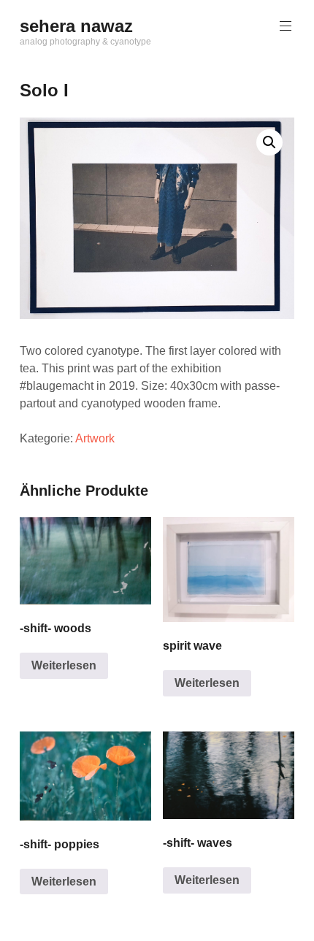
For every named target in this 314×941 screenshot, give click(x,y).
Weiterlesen (63, 665)
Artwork (95, 438)
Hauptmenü (285, 26)
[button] (269, 142)
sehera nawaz (76, 26)
